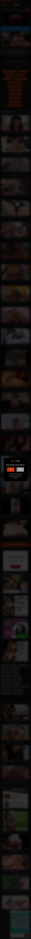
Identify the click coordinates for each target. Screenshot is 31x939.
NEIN (20, 469)
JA (11, 469)
